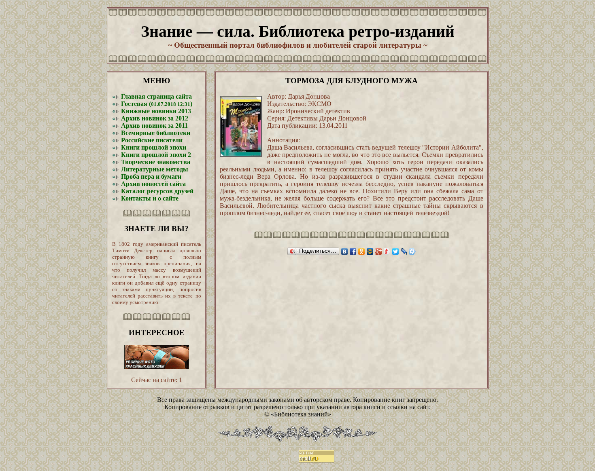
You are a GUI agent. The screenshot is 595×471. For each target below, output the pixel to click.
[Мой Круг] (412, 251)
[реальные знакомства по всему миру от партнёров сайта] (156, 366)
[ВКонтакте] (344, 251)
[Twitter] (395, 251)
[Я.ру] (387, 251)
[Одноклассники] (361, 251)
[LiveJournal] (404, 251)
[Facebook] (353, 251)
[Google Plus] (378, 251)
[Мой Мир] (370, 251)
